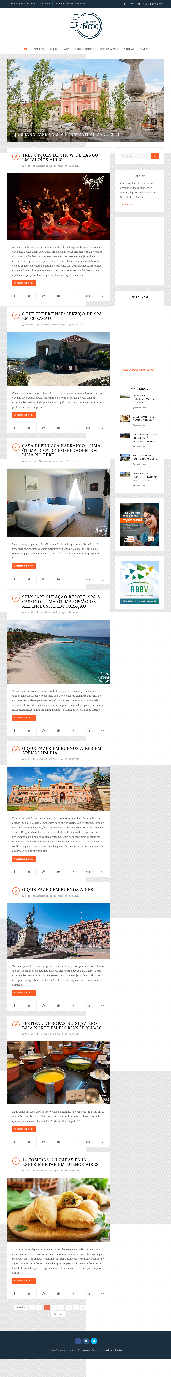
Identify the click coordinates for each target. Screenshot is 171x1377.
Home (25, 49)
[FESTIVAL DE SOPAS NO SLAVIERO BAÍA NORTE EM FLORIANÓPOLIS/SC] (58, 1072)
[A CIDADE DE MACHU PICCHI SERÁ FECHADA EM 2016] (125, 435)
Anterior (20, 1307)
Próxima (58, 1314)
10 (99, 1307)
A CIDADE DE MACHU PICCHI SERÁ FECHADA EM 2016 (146, 438)
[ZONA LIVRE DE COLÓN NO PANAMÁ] (125, 457)
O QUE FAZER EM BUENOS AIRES (57, 889)
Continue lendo (24, 282)
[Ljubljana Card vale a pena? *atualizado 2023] (85, 100)
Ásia (66, 49)
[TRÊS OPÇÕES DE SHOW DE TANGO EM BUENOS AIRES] (58, 206)
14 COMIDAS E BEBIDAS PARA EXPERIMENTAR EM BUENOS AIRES (60, 1162)
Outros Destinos (84, 49)
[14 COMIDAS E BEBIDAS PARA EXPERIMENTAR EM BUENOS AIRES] (58, 1210)
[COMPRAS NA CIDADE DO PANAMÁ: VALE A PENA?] (125, 474)
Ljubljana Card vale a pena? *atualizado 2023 (65, 134)
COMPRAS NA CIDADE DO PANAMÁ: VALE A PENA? (146, 477)
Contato (144, 49)
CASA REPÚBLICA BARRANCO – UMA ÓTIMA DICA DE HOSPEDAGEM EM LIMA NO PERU (61, 450)
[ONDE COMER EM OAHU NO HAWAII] (125, 418)
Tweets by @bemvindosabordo (137, 369)
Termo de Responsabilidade (70, 3)
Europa (54, 49)
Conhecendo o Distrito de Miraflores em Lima (145, 399)
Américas (39, 49)
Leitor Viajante (109, 49)
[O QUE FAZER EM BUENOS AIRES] (58, 931)
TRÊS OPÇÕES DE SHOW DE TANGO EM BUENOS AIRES (60, 157)
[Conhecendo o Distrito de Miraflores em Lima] (125, 396)
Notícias (129, 49)
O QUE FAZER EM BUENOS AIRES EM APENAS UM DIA (61, 750)
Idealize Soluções (112, 1350)
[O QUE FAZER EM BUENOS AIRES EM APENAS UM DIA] (58, 789)
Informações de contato (23, 3)
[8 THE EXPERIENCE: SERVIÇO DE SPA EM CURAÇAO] (58, 359)
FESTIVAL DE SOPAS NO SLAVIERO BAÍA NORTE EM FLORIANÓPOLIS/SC (62, 1025)
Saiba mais (126, 204)
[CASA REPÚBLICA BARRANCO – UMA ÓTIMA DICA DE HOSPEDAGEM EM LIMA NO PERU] (58, 503)
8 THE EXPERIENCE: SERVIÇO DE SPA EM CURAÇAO (62, 316)
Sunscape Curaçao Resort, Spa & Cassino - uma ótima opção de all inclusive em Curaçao (61, 601)
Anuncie (45, 3)
